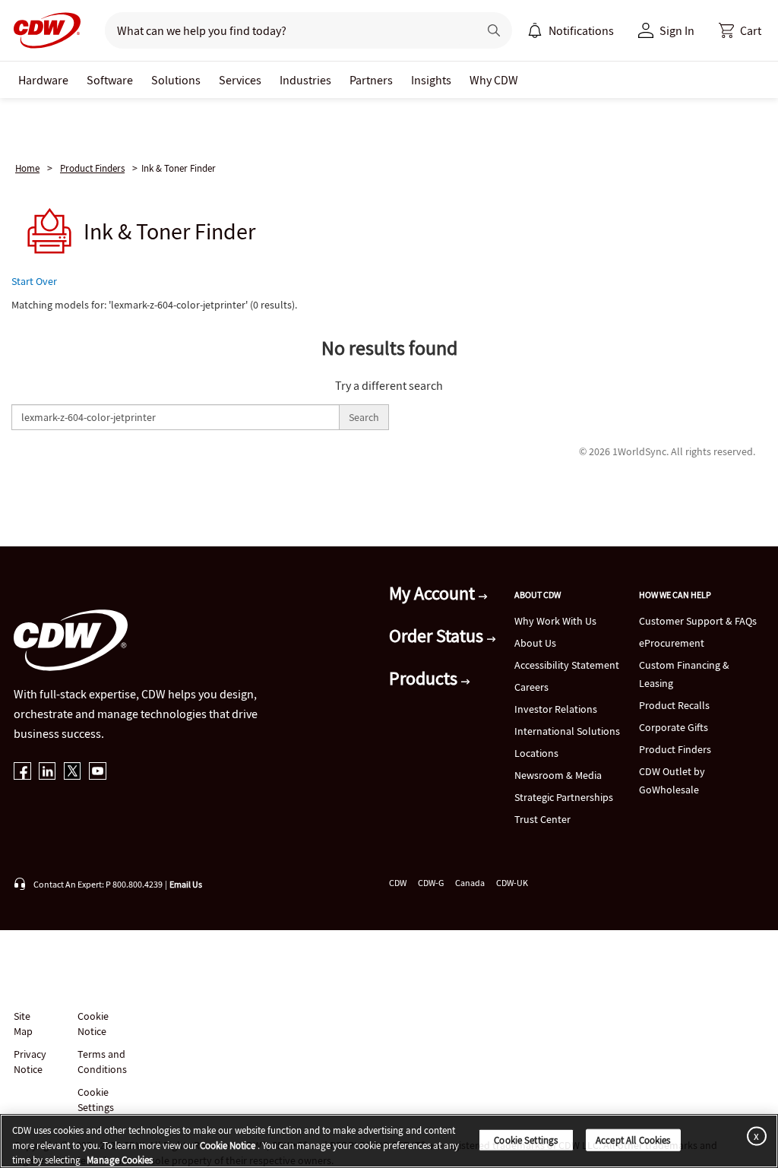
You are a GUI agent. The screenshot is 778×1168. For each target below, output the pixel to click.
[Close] (753, 1135)
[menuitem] (534, 30)
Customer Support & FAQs (698, 621)
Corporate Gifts (673, 727)
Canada (470, 882)
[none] (43, 80)
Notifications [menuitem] (581, 30)
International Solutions (567, 731)
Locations (536, 753)
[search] (285, 30)
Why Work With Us (555, 621)
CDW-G (431, 882)
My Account (434, 593)
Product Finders (92, 168)
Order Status (438, 635)
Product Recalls (674, 705)
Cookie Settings (526, 1139)
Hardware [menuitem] (43, 79)
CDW (397, 882)
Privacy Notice (30, 1061)
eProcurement (671, 643)
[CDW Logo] (43, 30)
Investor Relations (555, 709)
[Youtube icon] (97, 772)
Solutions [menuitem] (176, 79)
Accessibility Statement (566, 665)
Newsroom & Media (558, 775)
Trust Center (542, 819)
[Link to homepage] (43, 30)
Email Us (185, 884)
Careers (531, 687)
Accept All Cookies (633, 1139)
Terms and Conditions (102, 1061)
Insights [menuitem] (431, 79)
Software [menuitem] (110, 79)
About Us (535, 643)
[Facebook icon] (22, 772)
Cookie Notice (93, 1023)
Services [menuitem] (240, 79)
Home (27, 168)
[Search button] (494, 30)
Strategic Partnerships (563, 797)
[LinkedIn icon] (47, 772)
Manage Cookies (120, 1160)
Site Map (23, 1023)
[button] (740, 30)
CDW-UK (512, 882)
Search (364, 417)
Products (425, 678)
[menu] (570, 30)
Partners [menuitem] (371, 79)
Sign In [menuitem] (676, 30)
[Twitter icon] (72, 772)
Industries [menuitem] (305, 79)
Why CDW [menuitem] (494, 79)
